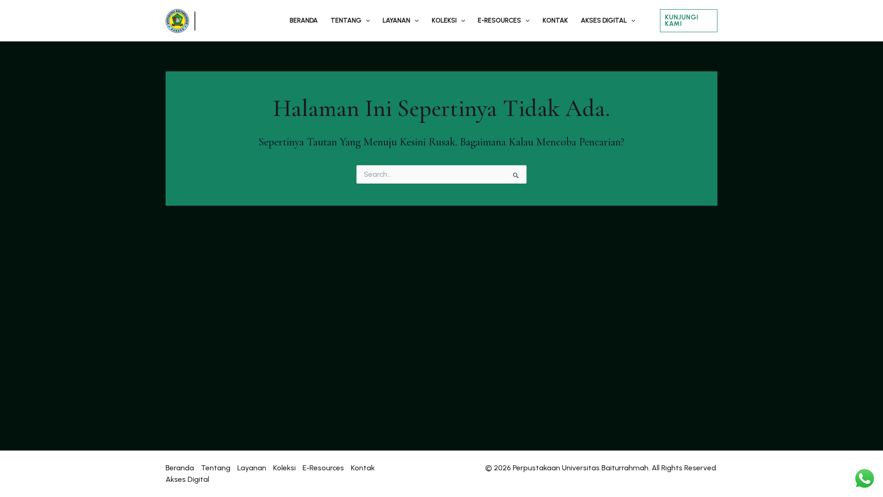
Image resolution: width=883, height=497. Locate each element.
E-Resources (499, 20)
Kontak (555, 20)
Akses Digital (604, 20)
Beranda (304, 20)
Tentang (346, 20)
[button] (365, 20)
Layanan (396, 20)
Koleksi (444, 20)
